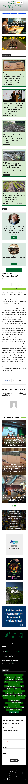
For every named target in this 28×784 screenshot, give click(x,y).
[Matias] (3, 279)
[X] (24, 2)
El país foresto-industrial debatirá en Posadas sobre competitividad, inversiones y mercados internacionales (14, 498)
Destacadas (13, 435)
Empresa (5, 753)
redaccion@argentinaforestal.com (13, 662)
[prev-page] (12, 506)
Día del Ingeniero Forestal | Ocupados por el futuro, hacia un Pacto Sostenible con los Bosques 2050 (14, 229)
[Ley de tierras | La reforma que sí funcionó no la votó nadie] (14, 249)
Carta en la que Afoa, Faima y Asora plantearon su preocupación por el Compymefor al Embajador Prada (7, 392)
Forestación (5, 203)
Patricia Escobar (11, 84)
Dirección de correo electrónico (11, 730)
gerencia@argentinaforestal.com (13, 651)
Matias (7, 279)
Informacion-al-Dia (7, 273)
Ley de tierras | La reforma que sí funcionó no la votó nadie (14, 258)
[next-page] (15, 506)
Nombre (5, 736)
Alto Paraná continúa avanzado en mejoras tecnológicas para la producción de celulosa (20, 392)
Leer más (14, 237)
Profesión (5, 747)
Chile (4, 115)
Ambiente (5, 84)
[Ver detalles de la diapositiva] (14, 13)
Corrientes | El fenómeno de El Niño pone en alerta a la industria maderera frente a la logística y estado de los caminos (13, 138)
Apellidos (5, 741)
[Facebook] (24, 6)
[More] (20, 284)
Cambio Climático (6, 144)
